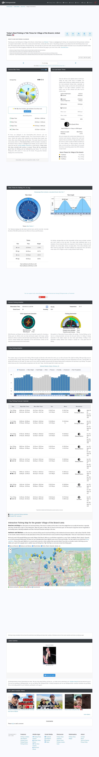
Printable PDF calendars (16, 516)
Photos (60, 2)
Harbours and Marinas (26, 546)
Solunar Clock (60, 740)
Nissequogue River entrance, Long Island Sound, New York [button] (52, 65)
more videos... (87, 714)
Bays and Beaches (14, 546)
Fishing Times (51, 2)
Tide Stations (23, 738)
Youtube (48, 740)
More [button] (77, 2)
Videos (66, 2)
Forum (72, 2)
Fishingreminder (10, 2)
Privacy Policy (84, 742)
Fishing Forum (24, 740)
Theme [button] (90, 2)
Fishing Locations (24, 736)
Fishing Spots (9, 6)
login (13, 723)
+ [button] (10, 550)
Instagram (48, 738)
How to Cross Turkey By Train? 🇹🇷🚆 (74, 709)
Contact (83, 736)
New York (23, 6)
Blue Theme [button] (30, 226)
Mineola (46, 42)
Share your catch (50, 675)
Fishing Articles (24, 744)
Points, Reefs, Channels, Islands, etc (51, 546)
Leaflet (77, 585)
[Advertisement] (49, 19)
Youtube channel (74, 681)
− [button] (10, 552)
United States (16, 6)
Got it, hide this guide (85, 57)
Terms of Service (85, 740)
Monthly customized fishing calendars (19, 514)
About (82, 738)
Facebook (48, 736)
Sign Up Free (27, 111)
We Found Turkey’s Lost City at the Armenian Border (49, 709)
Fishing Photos (24, 742)
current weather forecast (24, 145)
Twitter (47, 742)
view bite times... (65, 47)
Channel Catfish (49, 645)
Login (84, 2)
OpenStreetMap (83, 585)
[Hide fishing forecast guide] (90, 39)
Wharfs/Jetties (36, 546)
